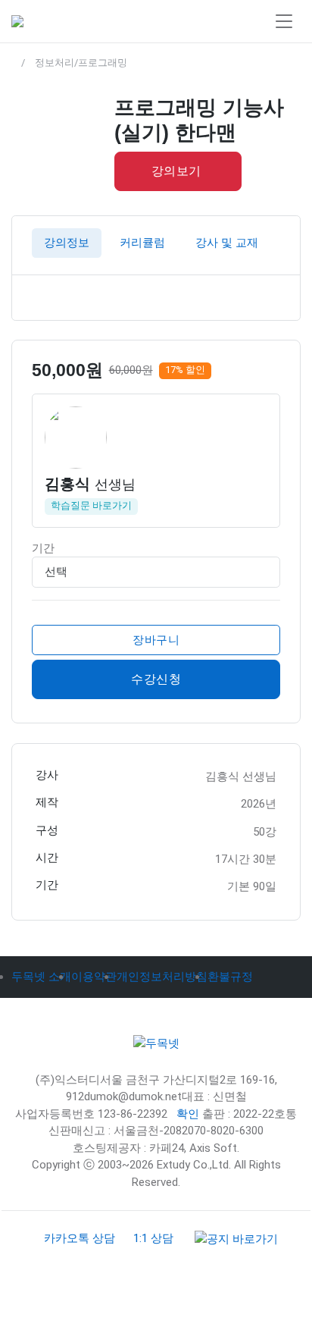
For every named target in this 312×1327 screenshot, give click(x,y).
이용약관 (94, 976)
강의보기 (176, 171)
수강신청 (156, 679)
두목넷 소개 (41, 976)
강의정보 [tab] (66, 242)
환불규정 (230, 976)
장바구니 (156, 639)
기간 (43, 547)
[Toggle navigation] (284, 22)
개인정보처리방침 (162, 976)
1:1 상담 (153, 1238)
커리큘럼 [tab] (142, 242)
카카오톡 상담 (79, 1238)
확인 (187, 1114)
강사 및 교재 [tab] (226, 242)
